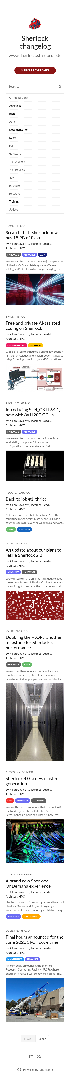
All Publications (18, 97)
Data (12, 121)
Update (13, 209)
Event (12, 137)
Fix (11, 145)
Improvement (17, 161)
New (11, 177)
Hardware (15, 153)
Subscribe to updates (35, 70)
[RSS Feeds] (39, 1056)
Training (14, 201)
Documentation (18, 129)
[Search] (60, 86)
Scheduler (15, 185)
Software (14, 193)
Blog (12, 113)
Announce (15, 105)
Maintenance (17, 169)
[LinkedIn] (33, 1056)
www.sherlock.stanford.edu (35, 55)
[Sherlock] (35, 24)
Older (42, 1038)
